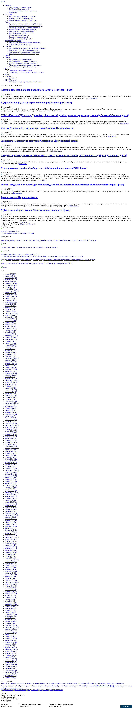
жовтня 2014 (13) (11, 539)
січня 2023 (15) (10, 354)
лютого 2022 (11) (11, 375)
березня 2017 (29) (11, 485)
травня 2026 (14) (11, 280)
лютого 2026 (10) (11, 285)
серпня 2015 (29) (11, 521)
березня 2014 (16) (11, 552)
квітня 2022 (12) (10, 371)
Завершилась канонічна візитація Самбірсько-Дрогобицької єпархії (39, 140)
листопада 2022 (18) (12, 358)
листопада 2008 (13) (12, 672)
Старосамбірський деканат (54, 686)
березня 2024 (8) (10, 328)
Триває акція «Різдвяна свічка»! (19, 197)
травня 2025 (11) (11, 302)
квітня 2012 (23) (10, 595)
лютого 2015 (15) (11, 532)
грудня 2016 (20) (11, 491)
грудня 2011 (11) (10, 603)
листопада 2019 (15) (12, 425)
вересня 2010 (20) (11, 631)
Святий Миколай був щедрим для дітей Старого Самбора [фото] (37, 128)
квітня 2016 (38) (10, 506)
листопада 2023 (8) (11, 336)
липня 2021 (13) (10, 388)
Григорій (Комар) (39, 683)
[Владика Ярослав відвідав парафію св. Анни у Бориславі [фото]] (1, 96)
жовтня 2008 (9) (10, 674)
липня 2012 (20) (10, 590)
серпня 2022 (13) (11, 364)
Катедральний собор (86, 683)
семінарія (4, 688)
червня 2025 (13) (11, 300)
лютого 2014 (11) (11, 554)
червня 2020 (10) (11, 412)
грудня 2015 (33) (11, 513)
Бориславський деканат (24, 683)
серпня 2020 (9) (10, 408)
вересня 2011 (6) (10, 608)
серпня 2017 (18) (11, 476)
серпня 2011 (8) (10, 610)
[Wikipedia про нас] (55, 690)
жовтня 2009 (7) (10, 651)
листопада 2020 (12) (12, 403)
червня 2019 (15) (11, 435)
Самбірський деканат (24, 686)
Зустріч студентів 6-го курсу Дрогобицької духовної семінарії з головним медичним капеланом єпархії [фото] (62, 184)
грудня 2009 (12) (11, 648)
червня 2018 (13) (11, 457)
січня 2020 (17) (10, 422)
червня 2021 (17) (11, 390)
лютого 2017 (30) (11, 487)
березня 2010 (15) (11, 642)
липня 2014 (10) (10, 545)
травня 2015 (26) (11, 526)
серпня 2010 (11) (11, 633)
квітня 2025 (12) (10, 304)
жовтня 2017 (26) (11, 472)
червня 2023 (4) (10, 345)
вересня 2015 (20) (11, 519)
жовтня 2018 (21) (11, 450)
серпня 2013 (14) (11, 565)
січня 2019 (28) (10, 444)
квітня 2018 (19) (10, 461)
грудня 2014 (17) (11, 535)
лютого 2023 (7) (10, 352)
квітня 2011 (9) (10, 618)
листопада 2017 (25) (12, 470)
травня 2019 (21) (11, 436)
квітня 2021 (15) (10, 394)
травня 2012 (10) (11, 593)
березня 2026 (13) (11, 283)
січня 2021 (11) (10, 399)
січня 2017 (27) (10, 489)
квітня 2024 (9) (10, 326)
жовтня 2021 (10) (11, 382)
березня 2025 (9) (10, 306)
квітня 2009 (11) (10, 663)
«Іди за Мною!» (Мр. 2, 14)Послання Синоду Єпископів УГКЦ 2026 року (17, 232)
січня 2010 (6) (10, 646)
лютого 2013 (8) (10, 577)
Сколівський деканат (38, 686)
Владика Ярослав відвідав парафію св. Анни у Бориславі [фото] (37, 89)
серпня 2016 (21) (11, 498)
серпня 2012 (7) (10, 588)
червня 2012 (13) (11, 592)
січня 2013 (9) (10, 578)
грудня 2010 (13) (11, 625)
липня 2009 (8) (10, 657)
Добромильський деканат (54, 683)
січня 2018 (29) (10, 466)
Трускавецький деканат (71, 686)
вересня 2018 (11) (11, 451)
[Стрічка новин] (7, 690)
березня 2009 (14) (11, 664)
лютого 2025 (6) (10, 308)
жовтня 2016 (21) (11, 494)
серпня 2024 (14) (11, 319)
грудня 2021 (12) (11, 379)
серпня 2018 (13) (11, 453)
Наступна (23, 224)
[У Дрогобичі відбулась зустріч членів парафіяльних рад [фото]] (1, 109)
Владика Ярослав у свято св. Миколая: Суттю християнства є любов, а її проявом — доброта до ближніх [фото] (64, 155)
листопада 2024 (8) (11, 313)
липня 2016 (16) (10, 500)
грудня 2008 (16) (11, 670)
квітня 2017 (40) (10, 483)
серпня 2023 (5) (10, 341)
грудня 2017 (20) (11, 468)
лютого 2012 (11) (11, 599)
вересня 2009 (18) (11, 653)
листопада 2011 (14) (12, 605)
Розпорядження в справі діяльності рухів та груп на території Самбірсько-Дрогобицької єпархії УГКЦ (37, 263)
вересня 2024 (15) (11, 317)
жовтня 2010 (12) (11, 629)
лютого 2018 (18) (11, 465)
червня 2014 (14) (11, 547)
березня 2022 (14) (11, 373)
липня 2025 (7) (10, 298)
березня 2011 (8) (10, 620)
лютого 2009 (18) (11, 666)
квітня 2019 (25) (10, 438)
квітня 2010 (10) (10, 640)
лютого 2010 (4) (10, 644)
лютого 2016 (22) (11, 509)
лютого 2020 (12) (11, 420)
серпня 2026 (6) (10, 274)
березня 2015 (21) (11, 530)
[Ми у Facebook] (32, 690)
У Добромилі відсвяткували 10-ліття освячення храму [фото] (35, 210)
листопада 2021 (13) (12, 380)
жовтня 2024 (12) (11, 315)
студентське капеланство (15, 688)
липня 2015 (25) (10, 522)
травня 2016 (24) (11, 504)
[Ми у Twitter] (43, 690)
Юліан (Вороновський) (87, 686)
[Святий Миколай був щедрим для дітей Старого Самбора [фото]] (1, 134)
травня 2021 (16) (11, 392)
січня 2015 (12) (10, 534)
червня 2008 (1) (10, 677)
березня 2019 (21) (11, 440)
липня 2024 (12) (10, 321)
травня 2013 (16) (11, 571)
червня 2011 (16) (11, 614)
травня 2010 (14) (11, 638)
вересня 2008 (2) (11, 676)
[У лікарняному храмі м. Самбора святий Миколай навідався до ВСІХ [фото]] (1, 175)
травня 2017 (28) (11, 481)
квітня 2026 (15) (10, 281)
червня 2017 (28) (11, 479)
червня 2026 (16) (11, 278)
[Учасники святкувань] (1, 216)
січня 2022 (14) (10, 377)
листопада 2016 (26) (12, 493)
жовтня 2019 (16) (11, 427)
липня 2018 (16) (10, 455)
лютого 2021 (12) (11, 397)
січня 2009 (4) (10, 668)
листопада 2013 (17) (12, 560)
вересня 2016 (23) (11, 496)
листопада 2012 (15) (12, 582)
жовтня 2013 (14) (11, 562)
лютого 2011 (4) (10, 621)
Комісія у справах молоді (116, 683)
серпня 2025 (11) (11, 296)
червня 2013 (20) (11, 569)
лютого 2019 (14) (11, 442)
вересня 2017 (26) (11, 474)
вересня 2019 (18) (11, 429)
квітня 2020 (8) (10, 416)
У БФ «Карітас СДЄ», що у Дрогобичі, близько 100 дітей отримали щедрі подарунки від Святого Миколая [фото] (65, 115)
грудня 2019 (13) (11, 423)
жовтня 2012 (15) (11, 584)
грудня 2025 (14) (11, 289)
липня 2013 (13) (10, 567)
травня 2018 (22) (11, 459)
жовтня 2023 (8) (10, 337)
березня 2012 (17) (11, 597)
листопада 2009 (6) (11, 649)
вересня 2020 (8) (11, 407)
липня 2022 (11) (10, 365)
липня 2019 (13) (10, 433)
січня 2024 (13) (10, 332)
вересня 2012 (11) (11, 586)
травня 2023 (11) (11, 347)
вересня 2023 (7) (11, 339)
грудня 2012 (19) (11, 580)
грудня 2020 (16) (11, 401)
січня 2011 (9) (10, 623)
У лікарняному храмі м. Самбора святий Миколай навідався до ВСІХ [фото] (44, 168)
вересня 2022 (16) (11, 362)
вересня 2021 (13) (11, 384)
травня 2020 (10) (11, 414)
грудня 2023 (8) (10, 334)
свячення (128, 686)
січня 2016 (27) (10, 511)
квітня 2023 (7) (10, 349)
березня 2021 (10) (11, 395)
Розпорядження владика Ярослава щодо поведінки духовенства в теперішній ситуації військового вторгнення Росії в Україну (50, 260)
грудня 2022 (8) (10, 356)
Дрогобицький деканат (70, 683)
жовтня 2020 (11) (11, 405)
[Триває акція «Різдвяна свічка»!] (1, 204)
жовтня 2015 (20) (11, 517)
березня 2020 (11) (11, 418)
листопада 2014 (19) (12, 537)
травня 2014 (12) (11, 549)
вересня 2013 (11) (11, 564)
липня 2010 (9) (10, 635)
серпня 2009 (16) (11, 655)
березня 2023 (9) (10, 351)
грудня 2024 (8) (10, 311)
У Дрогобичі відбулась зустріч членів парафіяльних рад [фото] (36, 102)
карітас (117, 686)
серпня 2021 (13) (11, 386)
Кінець (31, 224)
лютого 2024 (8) (10, 330)
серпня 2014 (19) (11, 543)
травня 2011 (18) (11, 616)
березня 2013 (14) (11, 575)
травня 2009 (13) (11, 661)
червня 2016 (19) (11, 502)
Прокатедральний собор (8, 686)
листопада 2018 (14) (12, 448)
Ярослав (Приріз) (105, 685)
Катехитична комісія (101, 683)
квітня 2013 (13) (10, 573)
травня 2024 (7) (10, 324)
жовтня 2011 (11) (11, 606)
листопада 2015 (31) (12, 515)
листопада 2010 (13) (12, 627)
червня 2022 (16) (11, 367)
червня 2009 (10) (11, 659)
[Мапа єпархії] (1, 147)
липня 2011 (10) (10, 612)
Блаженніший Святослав (9, 683)
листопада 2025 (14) (12, 291)
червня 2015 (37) (11, 524)
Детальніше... (93, 98)
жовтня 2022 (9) (10, 360)
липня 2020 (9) (10, 410)
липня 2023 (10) (10, 343)
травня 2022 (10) (11, 369)
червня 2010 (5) (10, 636)
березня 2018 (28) (11, 463)
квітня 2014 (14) (10, 550)
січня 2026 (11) (10, 287)
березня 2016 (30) (11, 507)
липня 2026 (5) (10, 276)
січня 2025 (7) (10, 309)
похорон (122, 686)
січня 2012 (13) (10, 601)
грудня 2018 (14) (11, 446)
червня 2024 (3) (10, 323)
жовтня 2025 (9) (10, 293)
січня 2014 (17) (10, 556)
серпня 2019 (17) (11, 431)
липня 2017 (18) (10, 478)
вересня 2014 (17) (11, 541)
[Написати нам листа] (19, 690)
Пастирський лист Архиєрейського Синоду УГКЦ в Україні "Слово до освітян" (29, 247)
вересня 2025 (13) (11, 294)
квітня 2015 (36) (10, 528)
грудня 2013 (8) (10, 558)
